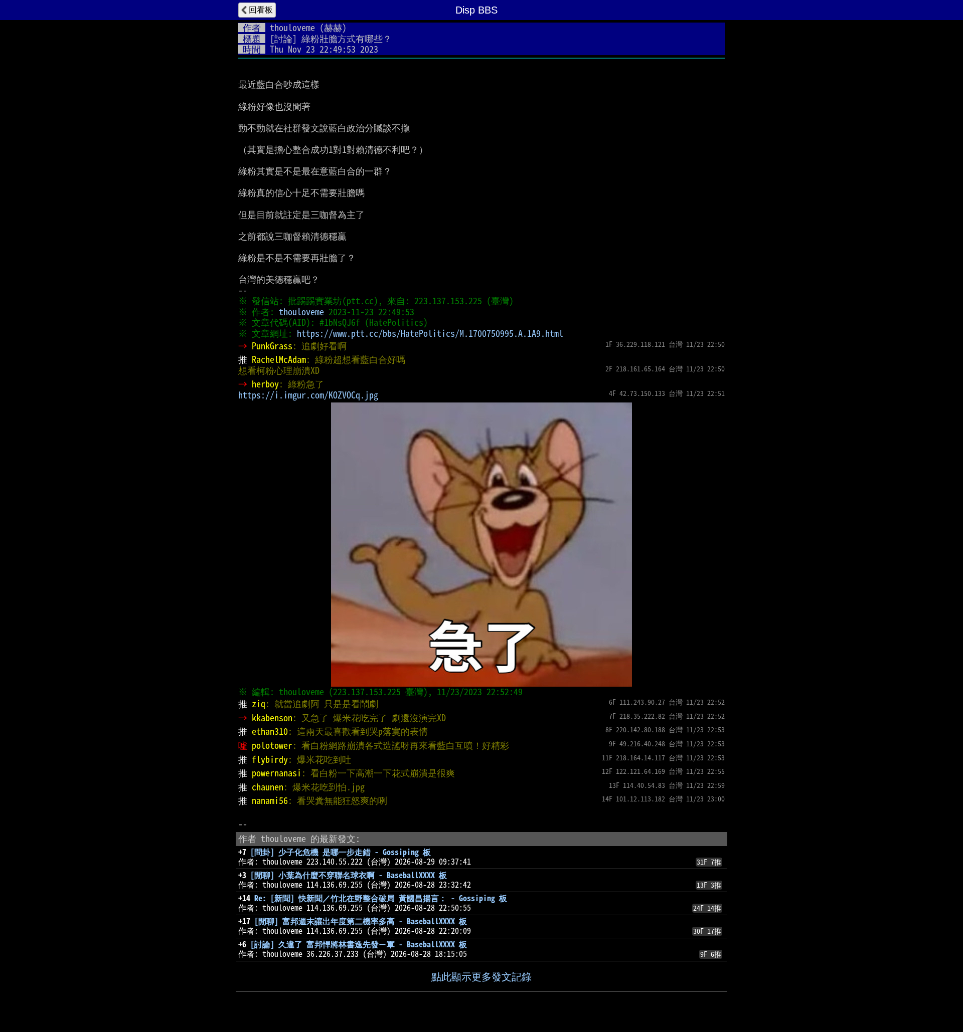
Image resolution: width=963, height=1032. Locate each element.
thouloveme (292, 27)
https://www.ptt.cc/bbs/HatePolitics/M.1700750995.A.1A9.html (430, 333)
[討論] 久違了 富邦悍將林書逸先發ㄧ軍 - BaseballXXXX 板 (358, 944)
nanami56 (270, 800)
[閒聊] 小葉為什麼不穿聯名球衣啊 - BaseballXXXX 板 (348, 875)
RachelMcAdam (279, 359)
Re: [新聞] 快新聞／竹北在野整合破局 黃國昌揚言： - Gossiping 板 (380, 898)
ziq (258, 703)
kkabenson (272, 717)
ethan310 (270, 731)
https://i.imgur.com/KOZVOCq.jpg (308, 394)
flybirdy (270, 759)
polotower (272, 745)
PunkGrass (272, 345)
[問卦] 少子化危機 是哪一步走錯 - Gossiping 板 (340, 852)
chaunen (267, 786)
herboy (265, 383)
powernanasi (276, 772)
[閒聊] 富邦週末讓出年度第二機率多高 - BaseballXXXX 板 (360, 921)
